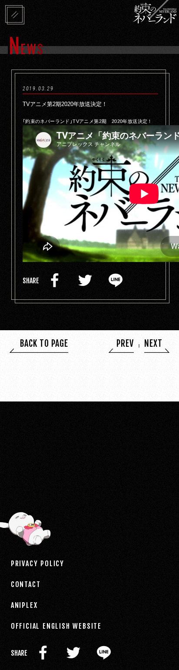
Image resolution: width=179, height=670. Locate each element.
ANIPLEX (24, 605)
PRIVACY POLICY (37, 563)
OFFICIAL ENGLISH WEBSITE (56, 625)
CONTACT (26, 584)
